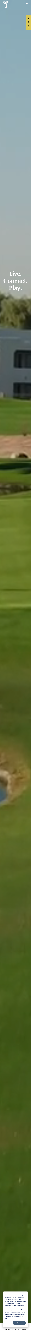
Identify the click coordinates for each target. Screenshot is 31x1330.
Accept (19, 1322)
